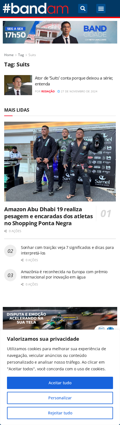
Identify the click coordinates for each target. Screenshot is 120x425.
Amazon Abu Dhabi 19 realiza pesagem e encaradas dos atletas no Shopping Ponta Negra (48, 216)
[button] (82, 8)
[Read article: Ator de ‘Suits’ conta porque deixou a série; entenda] (18, 85)
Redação (48, 91)
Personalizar (60, 397)
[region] (60, 377)
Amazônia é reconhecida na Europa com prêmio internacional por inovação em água (64, 274)
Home (9, 54)
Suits (32, 54)
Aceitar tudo (60, 382)
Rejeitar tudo (60, 413)
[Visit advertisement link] (60, 32)
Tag (21, 54)
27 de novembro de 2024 (78, 91)
